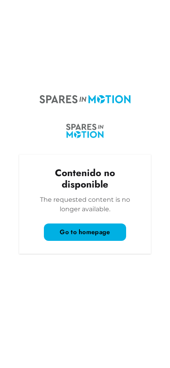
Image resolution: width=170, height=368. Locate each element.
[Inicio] (85, 99)
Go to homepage (85, 232)
